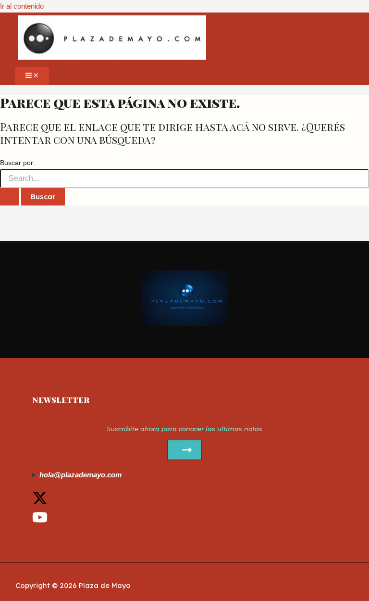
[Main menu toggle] (32, 76)
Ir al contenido (22, 6)
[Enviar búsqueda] (9, 196)
